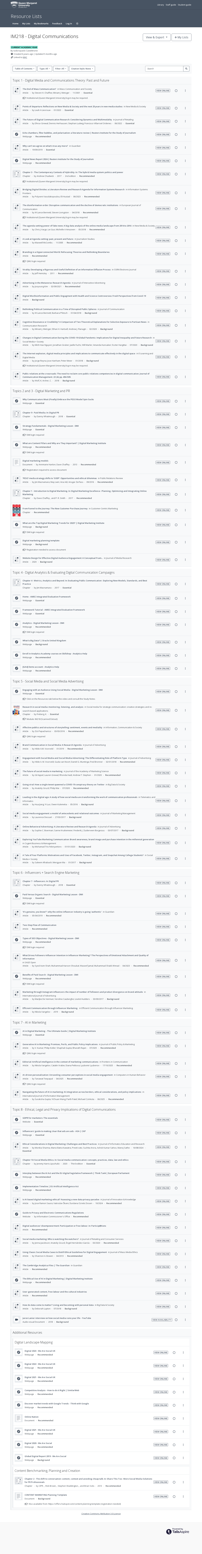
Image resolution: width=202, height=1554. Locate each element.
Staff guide (171, 4)
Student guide (184, 4)
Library (160, 4)
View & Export (155, 37)
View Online (162, 90)
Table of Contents (23, 68)
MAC (25, 57)
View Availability (161, 1319)
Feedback (57, 23)
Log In (69, 23)
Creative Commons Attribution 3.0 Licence (101, 1513)
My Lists (26, 23)
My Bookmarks (41, 23)
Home (15, 23)
